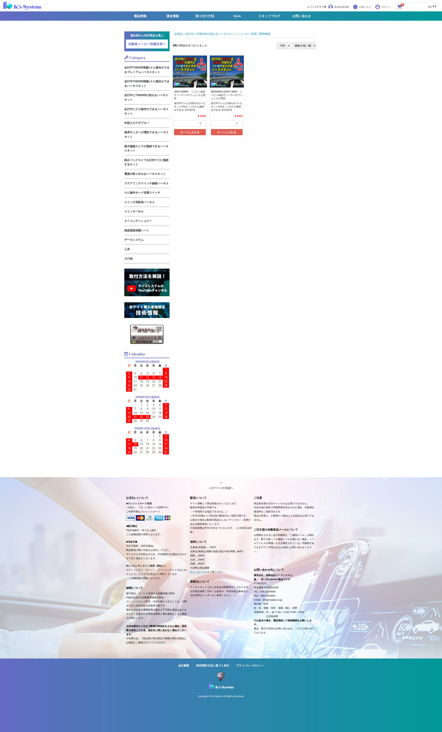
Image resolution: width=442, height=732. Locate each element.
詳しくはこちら (198, 572)
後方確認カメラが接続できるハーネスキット (146, 148)
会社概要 (183, 665)
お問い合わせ (301, 16)
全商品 (178, 34)
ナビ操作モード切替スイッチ (142, 192)
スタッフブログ (269, 16)
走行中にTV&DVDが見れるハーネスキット (146, 97)
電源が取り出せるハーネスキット (145, 173)
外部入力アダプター (136, 123)
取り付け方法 (205, 16)
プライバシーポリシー (250, 665)
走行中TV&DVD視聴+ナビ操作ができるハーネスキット (147, 83)
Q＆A (237, 16)
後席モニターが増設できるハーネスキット (146, 134)
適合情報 (172, 16)
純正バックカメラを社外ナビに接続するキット (146, 162)
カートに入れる (190, 132)
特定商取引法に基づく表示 (212, 665)
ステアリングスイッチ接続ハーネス (146, 183)
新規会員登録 (341, 7)
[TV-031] (265, 34)
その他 (128, 258)
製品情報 (140, 16)
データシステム (134, 239)
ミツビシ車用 (248, 34)
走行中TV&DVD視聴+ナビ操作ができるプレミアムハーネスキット (147, 70)
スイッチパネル (134, 211)
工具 (127, 249)
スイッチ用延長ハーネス (139, 202)
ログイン (386, 7)
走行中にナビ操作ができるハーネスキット (146, 111)
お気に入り (365, 7)
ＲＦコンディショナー (138, 221)
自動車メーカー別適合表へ (147, 44)
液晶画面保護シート (136, 230)
